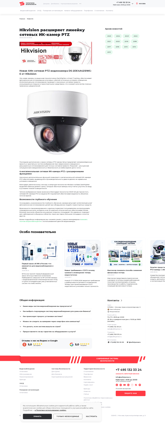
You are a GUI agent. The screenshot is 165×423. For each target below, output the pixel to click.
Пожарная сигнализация (53, 10)
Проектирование (26, 377)
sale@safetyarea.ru (114, 329)
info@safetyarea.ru (114, 337)
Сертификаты (89, 382)
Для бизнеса (55, 3)
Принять (37, 416)
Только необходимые (68, 416)
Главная (22, 19)
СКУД (39, 10)
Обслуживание (25, 374)
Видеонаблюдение (28, 10)
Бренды (87, 389)
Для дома (46, 3)
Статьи (86, 394)
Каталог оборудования (73, 10)
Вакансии (87, 377)
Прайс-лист (88, 385)
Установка (23, 371)
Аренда (22, 379)
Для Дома (55, 371)
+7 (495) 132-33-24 (114, 327)
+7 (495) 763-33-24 (114, 334)
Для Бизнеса (57, 374)
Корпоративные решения (69, 3)
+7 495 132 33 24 (123, 2)
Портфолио (88, 10)
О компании (99, 10)
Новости (30, 19)
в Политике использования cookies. (50, 410)
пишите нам (131, 393)
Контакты (109, 10)
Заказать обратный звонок (127, 374)
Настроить (91, 416)
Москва (142, 3)
